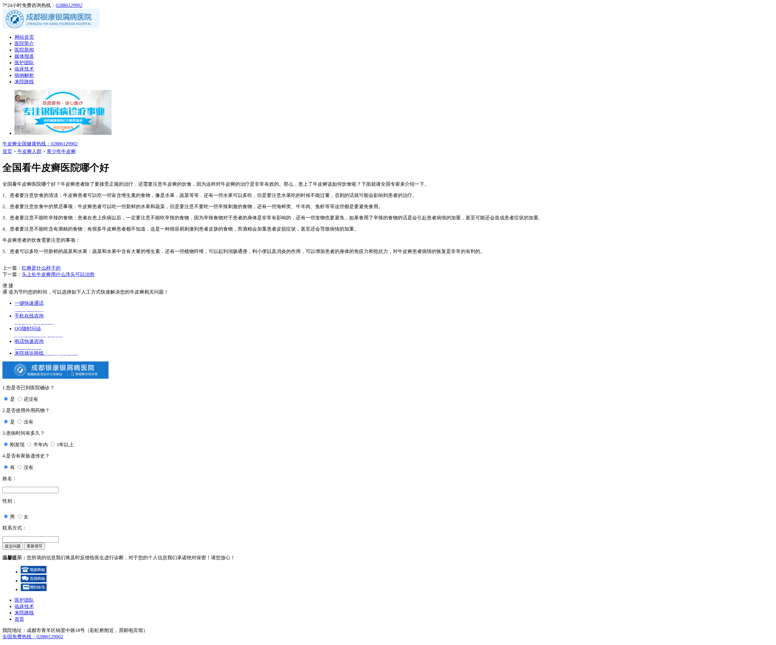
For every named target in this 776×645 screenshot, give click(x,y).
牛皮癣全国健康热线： (40, 143)
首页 (7, 151)
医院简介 (24, 43)
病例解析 (24, 75)
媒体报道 (24, 56)
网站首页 (24, 37)
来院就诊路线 (46, 353)
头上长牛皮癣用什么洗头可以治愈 (58, 274)
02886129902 (69, 5)
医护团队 (24, 62)
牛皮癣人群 (29, 151)
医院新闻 (24, 49)
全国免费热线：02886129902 (32, 636)
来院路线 (24, 81)
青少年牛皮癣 (61, 151)
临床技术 (24, 68)
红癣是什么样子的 (41, 268)
